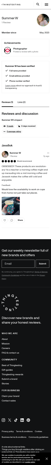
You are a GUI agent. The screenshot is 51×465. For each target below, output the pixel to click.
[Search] (38, 4)
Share (20, 220)
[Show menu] (46, 4)
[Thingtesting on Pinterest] (28, 420)
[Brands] (12, 5)
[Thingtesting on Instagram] (3, 420)
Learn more (10, 85)
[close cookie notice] (46, 458)
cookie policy (30, 462)
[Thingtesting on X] (9, 420)
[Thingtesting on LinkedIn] (22, 420)
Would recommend (24, 161)
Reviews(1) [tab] (7, 102)
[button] (8, 126)
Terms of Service (41, 272)
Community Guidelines (10, 275)
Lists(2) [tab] (22, 102)
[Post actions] (48, 153)
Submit (42, 263)
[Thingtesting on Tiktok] (16, 420)
